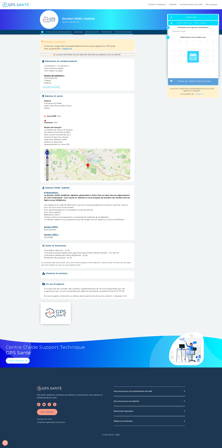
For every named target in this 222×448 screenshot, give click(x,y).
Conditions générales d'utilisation (51, 422)
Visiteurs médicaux (157, 4)
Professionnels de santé (191, 4)
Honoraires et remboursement (59, 32)
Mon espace (211, 4)
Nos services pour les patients (149, 401)
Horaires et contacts (123, 32)
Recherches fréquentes (149, 411)
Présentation (107, 32)
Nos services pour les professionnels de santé (149, 391)
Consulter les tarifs (51, 87)
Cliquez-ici (199, 94)
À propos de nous (44, 419)
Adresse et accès (92, 32)
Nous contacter (47, 412)
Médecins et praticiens (149, 421)
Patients (173, 4)
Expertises (78, 32)
